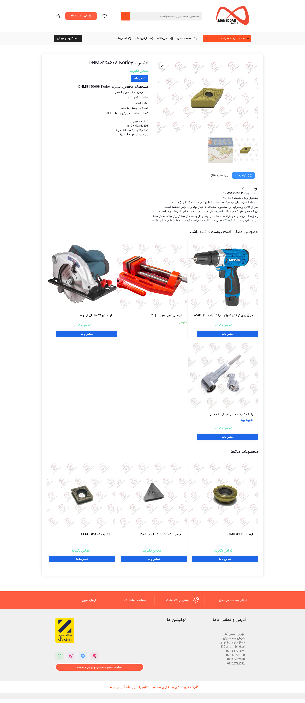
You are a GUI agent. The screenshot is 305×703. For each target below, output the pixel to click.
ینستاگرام (209, 221)
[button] (163, 65)
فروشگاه (162, 38)
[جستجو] (125, 16)
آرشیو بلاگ (141, 38)
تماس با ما (139, 78)
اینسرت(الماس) (129, 134)
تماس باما (121, 38)
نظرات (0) (217, 175)
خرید (238, 221)
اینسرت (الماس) (125, 130)
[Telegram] (83, 656)
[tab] (243, 175)
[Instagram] (71, 656)
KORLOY (228, 198)
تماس (162, 221)
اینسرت (219, 212)
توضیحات (240, 175)
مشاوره (248, 221)
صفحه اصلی (184, 38)
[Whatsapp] (59, 656)
